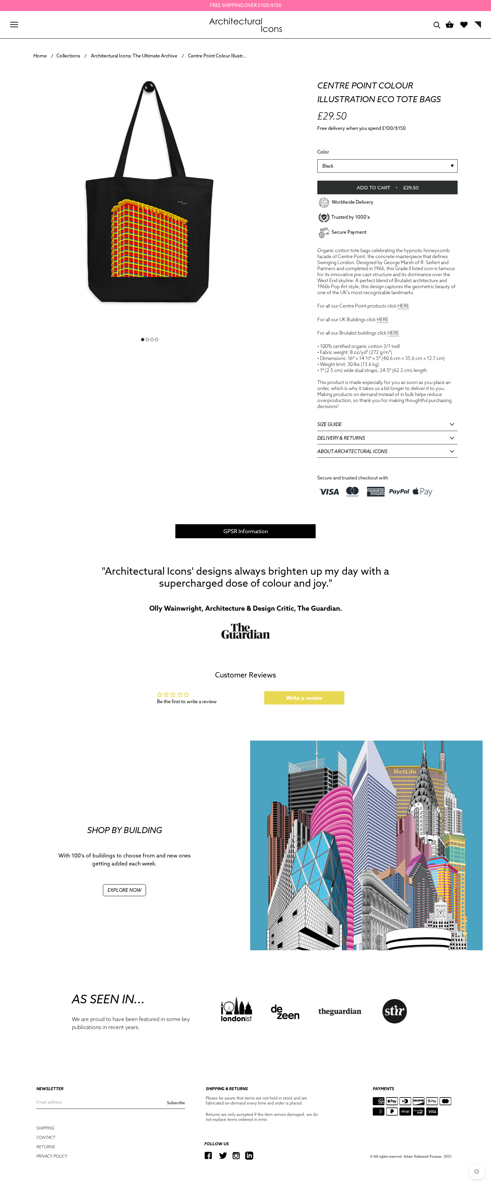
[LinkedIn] (249, 1155)
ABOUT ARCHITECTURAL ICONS (352, 451)
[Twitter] (223, 1155)
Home (40, 56)
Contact (45, 1137)
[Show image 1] (142, 339)
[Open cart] (450, 25)
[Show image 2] (147, 339)
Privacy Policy (51, 1156)
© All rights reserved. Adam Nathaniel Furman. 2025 (411, 1156)
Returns (45, 1146)
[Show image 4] (156, 339)
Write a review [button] (304, 698)
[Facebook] (208, 1155)
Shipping (45, 1128)
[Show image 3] (152, 339)
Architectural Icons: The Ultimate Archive (134, 56)
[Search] (437, 24)
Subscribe (176, 1102)
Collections (68, 56)
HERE (403, 306)
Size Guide (329, 424)
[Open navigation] (14, 24)
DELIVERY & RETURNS (341, 438)
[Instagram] (236, 1155)
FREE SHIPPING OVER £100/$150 (246, 5)
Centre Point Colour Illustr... (217, 56)
